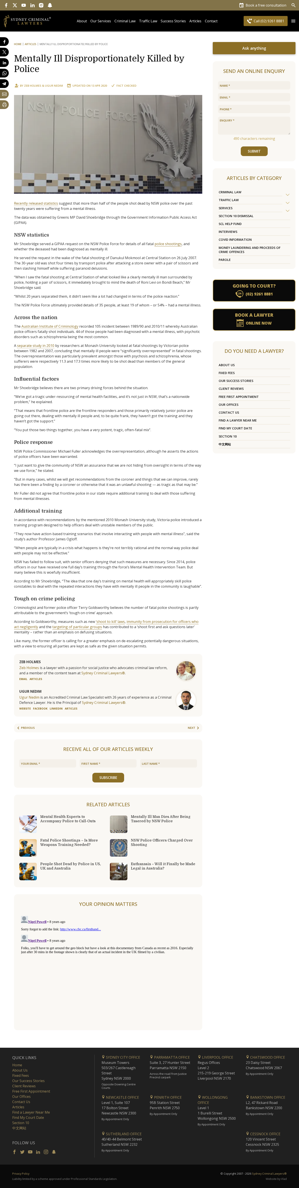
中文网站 (225, 444)
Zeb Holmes (32, 86)
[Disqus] (108, 969)
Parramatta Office (171, 1057)
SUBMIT (254, 151)
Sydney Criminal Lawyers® (103, 673)
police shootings (168, 243)
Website (25, 708)
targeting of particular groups (77, 626)
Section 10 (228, 436)
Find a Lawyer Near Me (238, 420)
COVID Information (235, 239)
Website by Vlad (276, 1179)
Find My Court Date (235, 428)
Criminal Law (124, 21)
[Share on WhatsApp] (4, 73)
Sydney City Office (122, 1057)
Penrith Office (167, 1097)
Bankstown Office (267, 1097)
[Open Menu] (293, 21)
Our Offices (228, 404)
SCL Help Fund (230, 224)
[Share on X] (4, 52)
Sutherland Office (123, 1134)
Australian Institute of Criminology (49, 326)
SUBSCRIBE (108, 777)
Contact (211, 21)
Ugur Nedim (54, 86)
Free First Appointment (239, 397)
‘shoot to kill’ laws (110, 621)
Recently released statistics (36, 203)
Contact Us (229, 412)
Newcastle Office (122, 1097)
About (82, 21)
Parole (225, 260)
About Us (227, 365)
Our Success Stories (236, 381)
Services (225, 208)
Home (17, 44)
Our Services (100, 21)
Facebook (40, 708)
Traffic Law (148, 21)
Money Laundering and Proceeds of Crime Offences (249, 250)
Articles (195, 21)
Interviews (228, 232)
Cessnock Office (264, 1134)
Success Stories (173, 21)
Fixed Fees (227, 373)
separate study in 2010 (35, 345)
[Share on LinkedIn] (4, 62)
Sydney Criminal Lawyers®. (104, 702)
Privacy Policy (20, 1174)
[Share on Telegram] (4, 83)
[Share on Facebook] (4, 41)
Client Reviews (231, 389)
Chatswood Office (267, 1057)
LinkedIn (56, 708)
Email (23, 679)
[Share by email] (4, 94)
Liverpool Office (217, 1057)
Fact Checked (126, 85)
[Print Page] (4, 104)
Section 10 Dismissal (236, 216)
